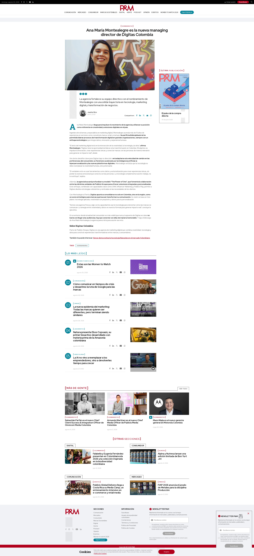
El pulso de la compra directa (171, 114)
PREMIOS (161, 482)
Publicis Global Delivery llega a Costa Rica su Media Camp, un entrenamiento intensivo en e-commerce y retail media (108, 489)
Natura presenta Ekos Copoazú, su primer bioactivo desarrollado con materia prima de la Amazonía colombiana (92, 336)
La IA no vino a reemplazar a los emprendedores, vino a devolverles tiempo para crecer (92, 360)
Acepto (166, 552)
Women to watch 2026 (169, 12)
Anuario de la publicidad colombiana (129, 516)
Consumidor (93, 12)
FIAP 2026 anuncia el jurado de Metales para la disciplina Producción (172, 488)
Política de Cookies (100, 554)
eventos (97, 482)
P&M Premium (187, 12)
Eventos (155, 12)
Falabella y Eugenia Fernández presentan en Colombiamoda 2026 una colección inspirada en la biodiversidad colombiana (108, 458)
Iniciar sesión (231, 2)
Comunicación (70, 12)
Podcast (137, 12)
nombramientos (82, 245)
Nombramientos (71, 417)
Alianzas (162, 450)
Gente (129, 12)
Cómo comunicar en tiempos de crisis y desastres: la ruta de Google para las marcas (94, 287)
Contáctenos (126, 520)
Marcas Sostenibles (108, 12)
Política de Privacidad (128, 525)
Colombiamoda (99, 450)
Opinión (146, 12)
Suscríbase (243, 2)
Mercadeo (82, 12)
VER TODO (183, 389)
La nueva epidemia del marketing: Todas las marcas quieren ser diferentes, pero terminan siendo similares (91, 311)
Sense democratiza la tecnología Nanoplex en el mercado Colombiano (121, 238)
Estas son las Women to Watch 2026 (94, 265)
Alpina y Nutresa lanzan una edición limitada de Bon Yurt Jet (172, 456)
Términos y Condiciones (129, 523)
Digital (122, 12)
